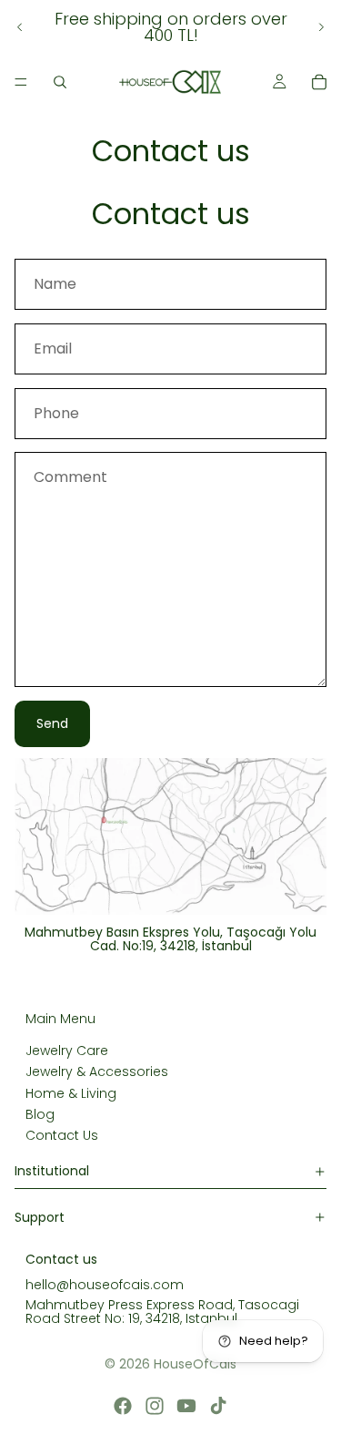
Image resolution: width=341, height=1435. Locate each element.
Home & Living (70, 1093)
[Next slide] (321, 27)
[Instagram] (154, 1406)
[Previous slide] (20, 27)
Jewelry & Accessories (96, 1071)
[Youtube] (186, 1406)
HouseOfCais (195, 1364)
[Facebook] (123, 1406)
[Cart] (319, 82)
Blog (40, 1114)
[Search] (60, 82)
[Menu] (21, 82)
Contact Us (61, 1135)
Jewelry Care (66, 1050)
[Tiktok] (218, 1406)
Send (52, 723)
